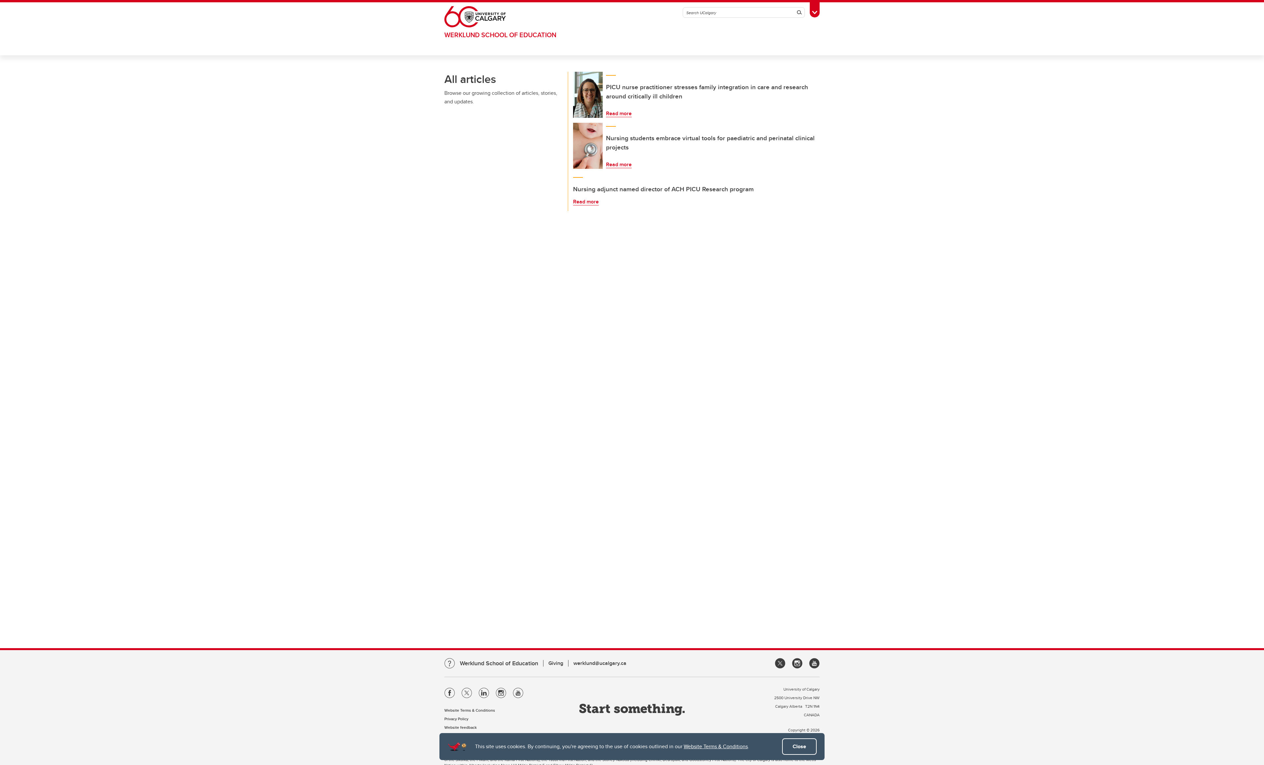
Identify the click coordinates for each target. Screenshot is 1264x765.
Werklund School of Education (500, 35)
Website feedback (460, 727)
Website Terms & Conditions (716, 746)
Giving (555, 663)
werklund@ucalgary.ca (599, 663)
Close (799, 746)
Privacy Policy (456, 719)
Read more (619, 113)
